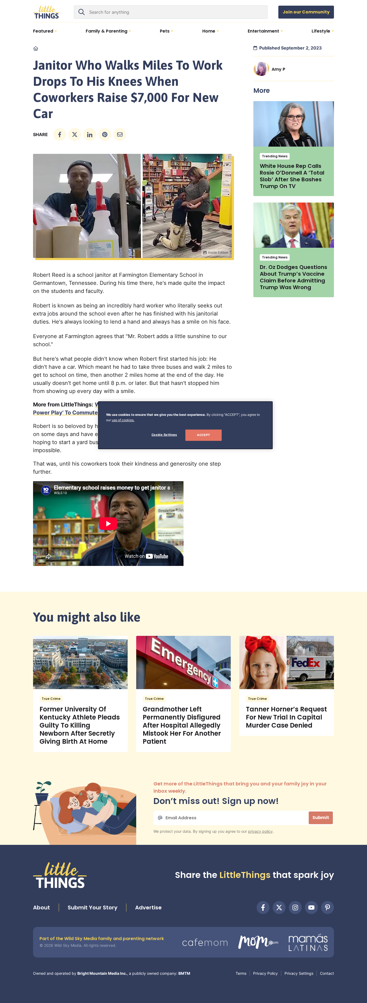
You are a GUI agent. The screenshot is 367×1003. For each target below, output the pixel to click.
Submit (320, 817)
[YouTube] (311, 907)
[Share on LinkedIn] (89, 134)
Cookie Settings (164, 435)
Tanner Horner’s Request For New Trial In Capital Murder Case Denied (286, 717)
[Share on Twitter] (74, 134)
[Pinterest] (327, 907)
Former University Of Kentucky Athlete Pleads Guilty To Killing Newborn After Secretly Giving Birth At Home (79, 725)
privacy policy (260, 831)
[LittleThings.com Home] (46, 12)
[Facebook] (263, 907)
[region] (185, 425)
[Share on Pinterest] (104, 134)
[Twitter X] (279, 907)
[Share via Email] (119, 134)
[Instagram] (295, 907)
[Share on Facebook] (59, 134)
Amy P (278, 69)
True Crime (51, 698)
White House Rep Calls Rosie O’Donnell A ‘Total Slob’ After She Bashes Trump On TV (292, 176)
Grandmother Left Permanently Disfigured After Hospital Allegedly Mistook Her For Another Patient (182, 725)
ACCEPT (203, 435)
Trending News (274, 156)
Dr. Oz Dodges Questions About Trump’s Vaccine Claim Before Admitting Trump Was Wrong (293, 277)
